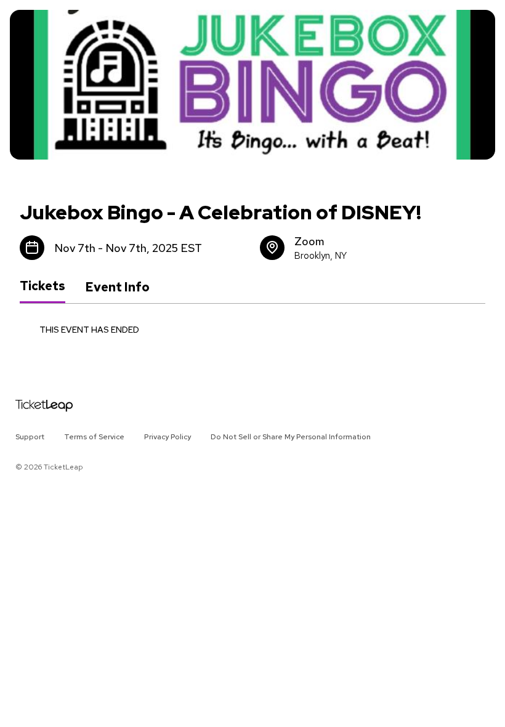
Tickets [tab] (42, 286)
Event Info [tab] (117, 287)
